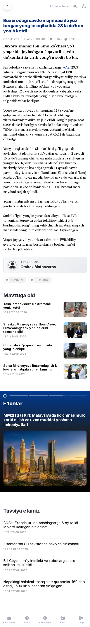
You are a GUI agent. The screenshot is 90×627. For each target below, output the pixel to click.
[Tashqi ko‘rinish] (75, 6)
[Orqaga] (7, 6)
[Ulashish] (84, 6)
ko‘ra (66, 67)
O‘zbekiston (11, 39)
